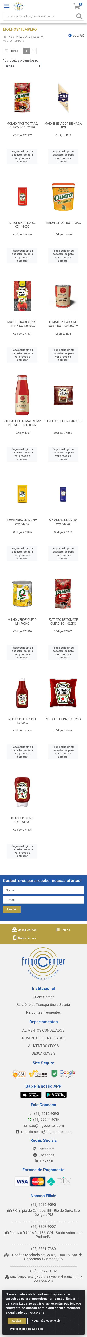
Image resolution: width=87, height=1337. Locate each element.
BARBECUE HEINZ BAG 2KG (63, 421)
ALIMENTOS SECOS (43, 1046)
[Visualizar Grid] (26, 51)
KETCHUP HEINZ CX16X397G (22, 820)
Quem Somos (43, 997)
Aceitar (16, 1320)
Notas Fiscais (26, 938)
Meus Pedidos (27, 930)
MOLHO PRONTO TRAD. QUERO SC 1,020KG (22, 125)
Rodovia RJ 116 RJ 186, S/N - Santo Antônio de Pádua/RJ (46, 1235)
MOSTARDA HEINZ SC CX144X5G (22, 522)
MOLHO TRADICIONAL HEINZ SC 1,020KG (22, 324)
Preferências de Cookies (26, 1328)
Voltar (78, 35)
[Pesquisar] (79, 16)
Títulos (65, 930)
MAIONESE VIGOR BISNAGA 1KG (63, 125)
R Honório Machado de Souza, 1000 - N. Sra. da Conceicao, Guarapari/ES (45, 1257)
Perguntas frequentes (43, 1012)
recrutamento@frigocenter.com (46, 1132)
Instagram (46, 1149)
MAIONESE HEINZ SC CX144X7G (63, 522)
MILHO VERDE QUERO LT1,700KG (22, 621)
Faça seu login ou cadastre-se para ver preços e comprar (22, 156)
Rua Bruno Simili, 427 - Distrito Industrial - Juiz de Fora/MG (45, 1279)
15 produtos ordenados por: (21, 60)
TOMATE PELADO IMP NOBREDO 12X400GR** (63, 324)
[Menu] (6, 6)
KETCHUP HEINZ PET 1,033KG (22, 721)
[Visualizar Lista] (33, 51)
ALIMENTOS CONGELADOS (43, 1030)
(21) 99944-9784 (46, 1120)
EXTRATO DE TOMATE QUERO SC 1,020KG (63, 621)
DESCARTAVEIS (43, 1053)
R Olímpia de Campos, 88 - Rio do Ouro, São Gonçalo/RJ (46, 1213)
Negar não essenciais (46, 1320)
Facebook (46, 1155)
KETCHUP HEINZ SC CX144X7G (22, 224)
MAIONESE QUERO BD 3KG (63, 223)
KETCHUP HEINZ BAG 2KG (63, 719)
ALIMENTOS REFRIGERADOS (44, 1038)
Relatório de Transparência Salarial (44, 1005)
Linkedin (46, 1161)
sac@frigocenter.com (46, 1126)
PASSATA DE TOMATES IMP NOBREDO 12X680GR (22, 423)
